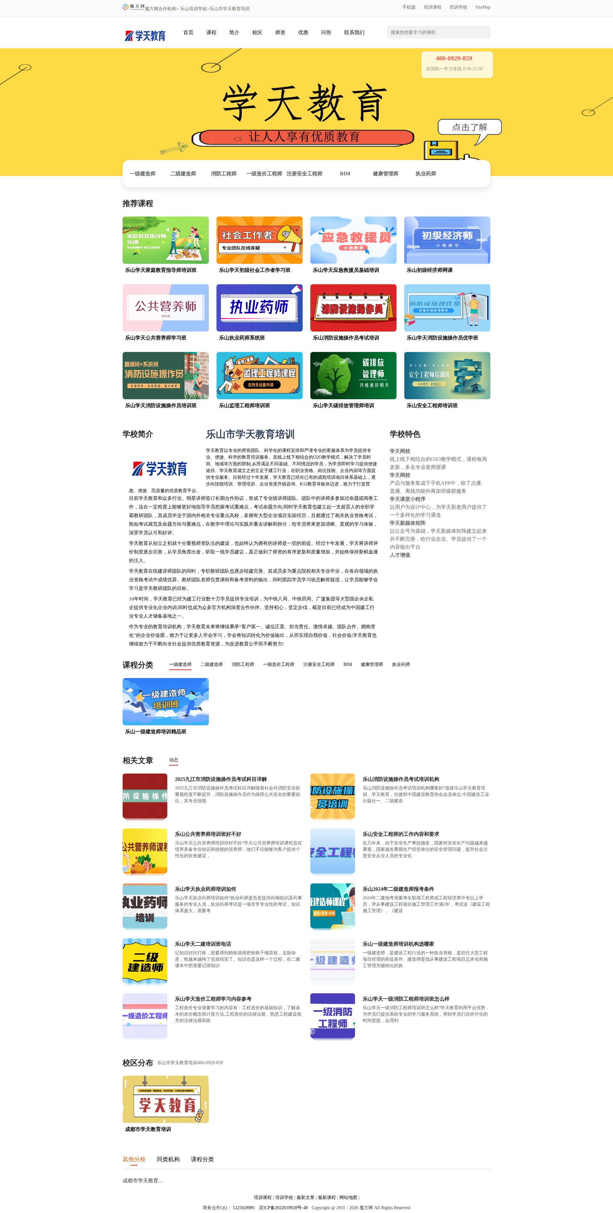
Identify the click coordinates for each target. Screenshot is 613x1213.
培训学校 (458, 7)
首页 (188, 32)
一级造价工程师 (264, 173)
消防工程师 (224, 173)
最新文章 (305, 1197)
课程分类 (138, 665)
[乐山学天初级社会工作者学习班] (259, 262)
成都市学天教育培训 (148, 1129)
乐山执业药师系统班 (242, 337)
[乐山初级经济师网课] (447, 262)
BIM (345, 173)
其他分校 (134, 1159)
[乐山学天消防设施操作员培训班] (166, 397)
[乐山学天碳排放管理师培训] (353, 397)
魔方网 (151, 8)
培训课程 (433, 7)
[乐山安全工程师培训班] (447, 397)
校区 (257, 32)
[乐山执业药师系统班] (259, 330)
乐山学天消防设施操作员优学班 (442, 337)
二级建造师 (183, 173)
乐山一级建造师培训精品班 (155, 731)
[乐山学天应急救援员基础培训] (353, 262)
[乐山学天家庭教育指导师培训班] (166, 262)
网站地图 (348, 1197)
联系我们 (354, 32)
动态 (173, 760)
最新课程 (327, 1197)
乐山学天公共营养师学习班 (155, 337)
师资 (280, 32)
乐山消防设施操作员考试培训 (346, 337)
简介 (234, 32)
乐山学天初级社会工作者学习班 (255, 270)
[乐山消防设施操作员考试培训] (353, 330)
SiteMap (482, 7)
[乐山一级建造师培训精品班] (166, 723)
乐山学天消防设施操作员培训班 (161, 405)
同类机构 (168, 1159)
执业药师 (426, 173)
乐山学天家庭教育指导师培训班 (161, 270)
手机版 (409, 7)
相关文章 (138, 760)
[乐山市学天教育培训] (145, 43)
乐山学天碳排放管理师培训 (343, 405)
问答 (326, 32)
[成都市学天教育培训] (166, 1121)
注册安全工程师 (304, 173)
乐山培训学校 (193, 8)
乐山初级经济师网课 (430, 270)
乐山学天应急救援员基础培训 (346, 270)
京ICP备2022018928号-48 (283, 1207)
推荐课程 (138, 203)
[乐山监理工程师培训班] (259, 397)
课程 (211, 32)
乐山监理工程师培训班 (244, 405)
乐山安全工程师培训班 (432, 405)
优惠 (303, 32)
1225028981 (244, 1207)
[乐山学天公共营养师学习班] (166, 330)
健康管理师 (385, 173)
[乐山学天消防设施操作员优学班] (447, 330)
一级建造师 (142, 173)
